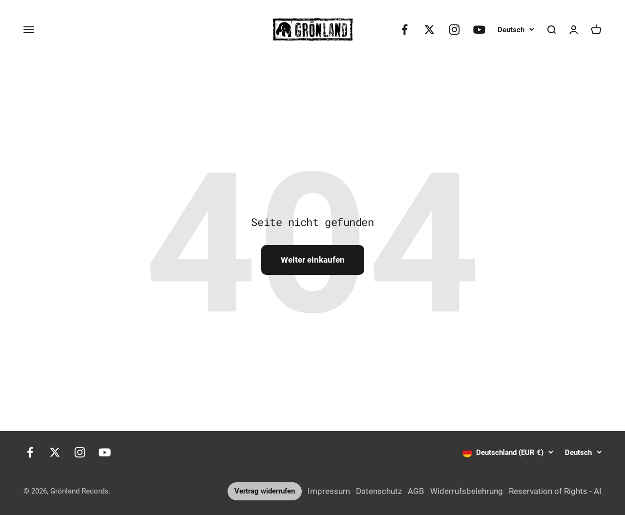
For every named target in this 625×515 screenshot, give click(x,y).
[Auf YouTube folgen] (479, 29)
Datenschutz (379, 491)
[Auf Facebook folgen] (404, 29)
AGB (416, 491)
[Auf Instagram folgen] (454, 29)
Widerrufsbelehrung (466, 491)
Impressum (329, 491)
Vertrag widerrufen (264, 491)
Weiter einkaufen (313, 260)
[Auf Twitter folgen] (429, 29)
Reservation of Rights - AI (555, 491)
